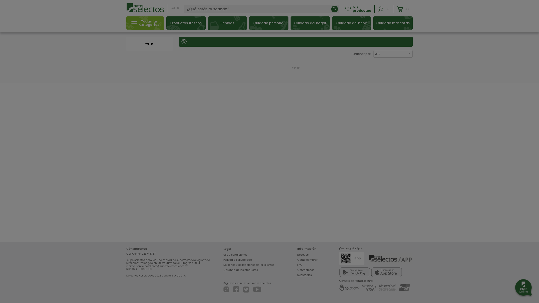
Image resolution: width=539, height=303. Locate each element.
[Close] (380, 161)
